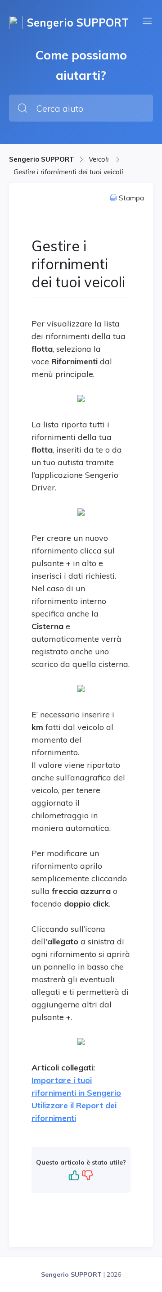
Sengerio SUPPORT (41, 159)
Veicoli (100, 159)
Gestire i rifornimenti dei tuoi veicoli (68, 172)
